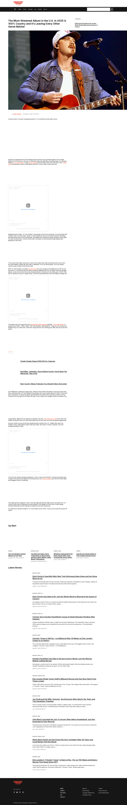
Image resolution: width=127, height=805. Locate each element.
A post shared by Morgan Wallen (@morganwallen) (28, 228)
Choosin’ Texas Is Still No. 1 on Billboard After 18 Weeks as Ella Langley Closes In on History (62, 639)
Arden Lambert (17, 114)
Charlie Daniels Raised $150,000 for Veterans (37, 361)
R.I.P (42, 593)
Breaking (33, 550)
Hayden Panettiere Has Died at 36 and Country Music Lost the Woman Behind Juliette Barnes (62, 660)
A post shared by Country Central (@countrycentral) (28, 471)
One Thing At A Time (50, 419)
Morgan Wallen (46, 478)
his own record (32, 269)
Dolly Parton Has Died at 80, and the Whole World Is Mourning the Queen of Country (86, 25)
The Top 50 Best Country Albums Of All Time (17, 555)
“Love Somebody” (58, 324)
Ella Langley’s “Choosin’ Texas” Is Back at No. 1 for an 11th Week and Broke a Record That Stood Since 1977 (64, 761)
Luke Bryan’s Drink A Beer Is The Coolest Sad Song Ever (86, 555)
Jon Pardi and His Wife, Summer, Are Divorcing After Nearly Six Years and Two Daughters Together (63, 700)
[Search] (111, 9)
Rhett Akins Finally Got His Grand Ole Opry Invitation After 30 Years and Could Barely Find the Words (62, 741)
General (10, 550)
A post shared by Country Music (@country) (28, 318)
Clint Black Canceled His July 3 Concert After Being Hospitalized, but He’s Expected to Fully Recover (63, 720)
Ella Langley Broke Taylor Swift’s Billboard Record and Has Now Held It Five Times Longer (64, 680)
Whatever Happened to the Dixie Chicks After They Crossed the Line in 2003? (63, 555)
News (37, 550)
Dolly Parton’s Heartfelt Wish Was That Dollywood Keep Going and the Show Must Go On (85, 32)
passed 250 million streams (38, 324)
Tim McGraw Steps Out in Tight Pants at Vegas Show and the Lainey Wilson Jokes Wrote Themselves (41, 556)
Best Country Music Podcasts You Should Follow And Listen (43, 384)
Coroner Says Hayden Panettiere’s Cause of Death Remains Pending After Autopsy (63, 618)
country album (33, 162)
